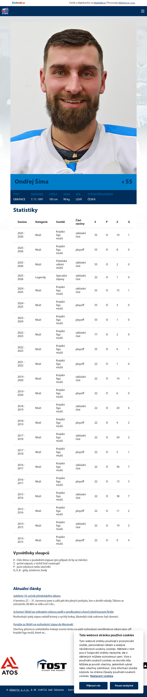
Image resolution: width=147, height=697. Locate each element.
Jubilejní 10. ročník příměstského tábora (37, 596)
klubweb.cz (100, 3)
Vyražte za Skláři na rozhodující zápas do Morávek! (43, 624)
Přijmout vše (93, 685)
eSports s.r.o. (19, 689)
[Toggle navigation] (143, 11)
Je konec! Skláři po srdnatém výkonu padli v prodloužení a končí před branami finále (63, 612)
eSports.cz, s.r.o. (126, 3)
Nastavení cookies (101, 675)
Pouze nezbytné (124, 685)
